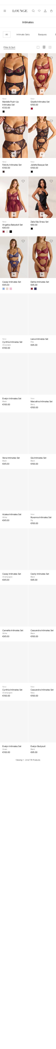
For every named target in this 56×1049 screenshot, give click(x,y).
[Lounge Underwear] (20, 11)
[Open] (4, 10)
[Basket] (51, 10)
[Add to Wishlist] (23, 58)
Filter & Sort (9, 47)
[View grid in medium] (44, 47)
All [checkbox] (7, 34)
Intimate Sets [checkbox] (23, 34)
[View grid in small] (50, 47)
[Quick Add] (13, 91)
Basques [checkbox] (42, 34)
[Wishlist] (39, 10)
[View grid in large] (38, 47)
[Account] (45, 10)
